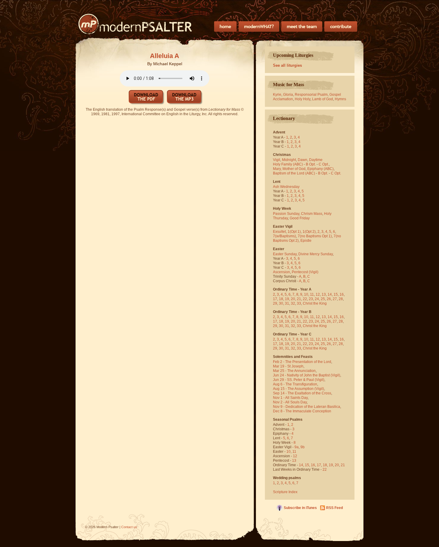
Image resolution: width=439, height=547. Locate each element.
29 (275, 303)
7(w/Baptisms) (284, 236)
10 (306, 294)
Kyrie (277, 94)
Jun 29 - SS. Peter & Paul (293, 380)
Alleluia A (164, 56)
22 (305, 299)
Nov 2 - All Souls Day (290, 402)
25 (323, 299)
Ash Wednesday (286, 187)
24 (317, 299)
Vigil (276, 160)
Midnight (289, 160)
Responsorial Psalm (311, 94)
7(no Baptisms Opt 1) (315, 236)
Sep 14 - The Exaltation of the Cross (302, 393)
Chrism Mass (311, 214)
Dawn (302, 160)
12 (318, 294)
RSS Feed (334, 508)
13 (324, 294)
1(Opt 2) (309, 232)
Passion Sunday (286, 214)
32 (293, 303)
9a (296, 447)
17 (275, 299)
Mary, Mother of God (289, 169)
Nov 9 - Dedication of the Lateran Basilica (306, 407)
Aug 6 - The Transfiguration (295, 384)
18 (281, 299)
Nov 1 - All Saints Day (290, 398)
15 (336, 294)
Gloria (288, 94)
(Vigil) (313, 272)
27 (335, 299)
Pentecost (300, 272)
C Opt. (324, 164)
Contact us (129, 527)
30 (281, 303)
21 (299, 299)
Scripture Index (285, 492)
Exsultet (279, 232)
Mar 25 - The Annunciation (294, 371)
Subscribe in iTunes (300, 508)
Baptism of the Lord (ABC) (294, 173)
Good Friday (300, 218)
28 (341, 299)
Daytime (316, 160)
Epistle (305, 240)
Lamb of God (322, 99)
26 (329, 299)
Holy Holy (302, 99)
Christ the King (315, 303)
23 (311, 299)
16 (342, 294)
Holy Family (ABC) (288, 164)
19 (287, 299)
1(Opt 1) (294, 232)
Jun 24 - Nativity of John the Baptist (301, 375)
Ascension (281, 272)
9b (302, 447)
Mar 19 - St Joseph (288, 366)
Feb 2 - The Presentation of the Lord (302, 362)
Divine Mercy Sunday (315, 254)
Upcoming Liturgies (293, 55)
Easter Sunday (285, 254)
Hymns (340, 99)
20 (293, 299)
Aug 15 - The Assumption (293, 389)
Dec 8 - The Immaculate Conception (302, 411)
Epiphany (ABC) (320, 169)
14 (330, 294)
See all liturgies (287, 65)
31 (287, 303)
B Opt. (311, 164)
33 (299, 303)
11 (312, 294)
